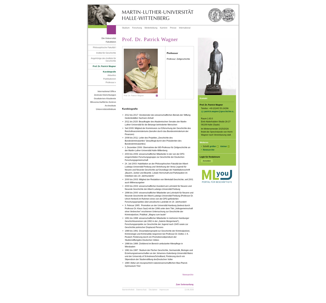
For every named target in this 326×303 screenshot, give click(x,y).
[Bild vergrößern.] (157, 96)
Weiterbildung (150, 28)
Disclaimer (153, 290)
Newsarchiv (208, 150)
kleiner (223, 146)
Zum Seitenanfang (184, 284)
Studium (126, 28)
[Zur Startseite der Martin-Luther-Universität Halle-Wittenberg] (105, 15)
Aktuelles (111, 75)
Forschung (137, 28)
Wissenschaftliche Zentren (103, 102)
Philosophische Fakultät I (104, 47)
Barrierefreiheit (128, 290)
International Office (107, 91)
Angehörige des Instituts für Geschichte (103, 59)
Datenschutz (141, 290)
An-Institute (110, 106)
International (185, 28)
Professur (111, 82)
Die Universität (109, 38)
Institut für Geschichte (106, 53)
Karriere (163, 28)
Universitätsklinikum (106, 109)
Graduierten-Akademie (105, 98)
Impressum (164, 290)
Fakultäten (111, 42)
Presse (173, 28)
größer (213, 146)
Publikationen (109, 79)
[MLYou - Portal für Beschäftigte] (217, 186)
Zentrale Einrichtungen (105, 95)
